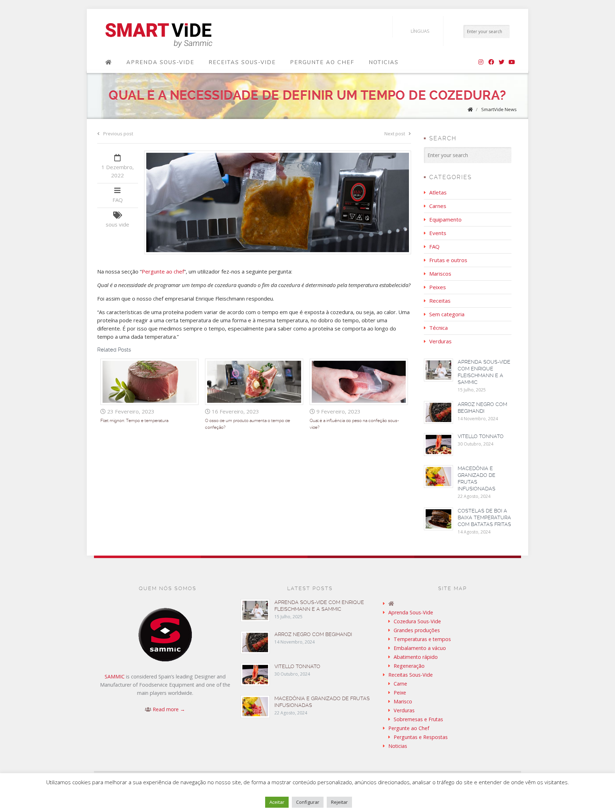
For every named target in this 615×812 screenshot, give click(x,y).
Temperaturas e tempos (422, 639)
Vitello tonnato (481, 436)
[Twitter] (501, 62)
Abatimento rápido (416, 657)
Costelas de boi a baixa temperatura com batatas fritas (484, 517)
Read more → (169, 709)
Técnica (438, 327)
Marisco (403, 701)
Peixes (437, 287)
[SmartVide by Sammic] (108, 62)
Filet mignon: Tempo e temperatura (134, 420)
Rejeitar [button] (339, 802)
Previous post (118, 133)
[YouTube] (512, 62)
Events (437, 232)
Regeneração (409, 665)
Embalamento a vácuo (420, 648)
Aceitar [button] (276, 802)
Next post (394, 133)
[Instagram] (481, 62)
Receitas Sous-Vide (242, 62)
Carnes (437, 205)
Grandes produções (417, 630)
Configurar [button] (307, 802)
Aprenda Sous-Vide (160, 62)
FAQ (117, 199)
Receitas (440, 300)
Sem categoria (446, 314)
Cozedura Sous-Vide (417, 621)
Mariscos (440, 273)
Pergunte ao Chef (322, 62)
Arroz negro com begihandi (313, 634)
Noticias (384, 62)
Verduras (440, 341)
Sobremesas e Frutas (418, 719)
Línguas (420, 31)
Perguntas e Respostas (421, 737)
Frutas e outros (448, 260)
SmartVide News (499, 109)
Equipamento (445, 219)
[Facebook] (491, 62)
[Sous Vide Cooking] (158, 35)
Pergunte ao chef (163, 271)
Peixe (400, 692)
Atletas (438, 192)
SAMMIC (115, 676)
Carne (400, 683)
